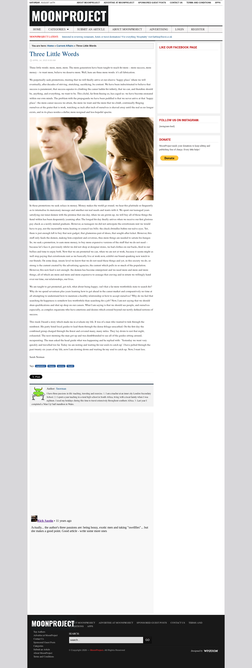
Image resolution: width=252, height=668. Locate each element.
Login (179, 29)
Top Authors (39, 631)
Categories (57, 29)
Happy (52, 366)
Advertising (158, 29)
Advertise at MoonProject (119, 2)
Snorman (61, 388)
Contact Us (176, 2)
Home (37, 29)
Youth (70, 366)
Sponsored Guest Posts (152, 2)
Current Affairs (65, 45)
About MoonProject (88, 2)
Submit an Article (91, 29)
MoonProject (69, 15)
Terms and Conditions (198, 2)
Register (198, 29)
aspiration (40, 366)
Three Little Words (54, 53)
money (61, 366)
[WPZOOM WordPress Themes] (211, 650)
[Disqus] (92, 461)
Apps (217, 2)
